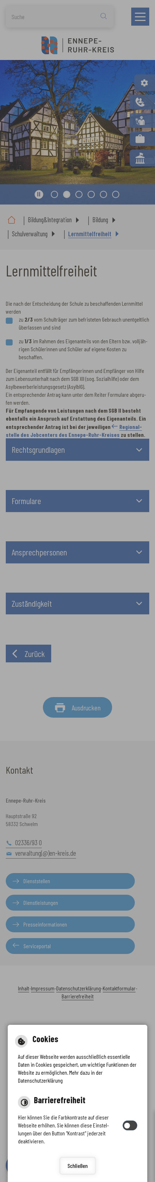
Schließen (77, 1165)
